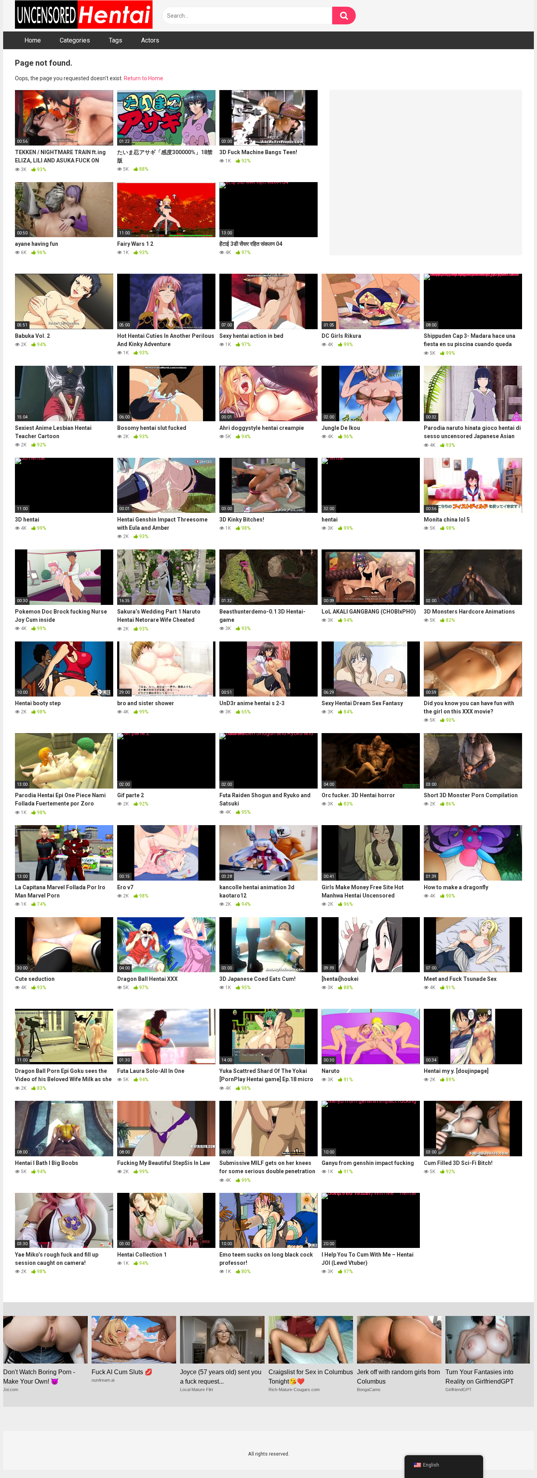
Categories (75, 40)
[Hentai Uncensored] (84, 15)
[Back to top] (510, 1454)
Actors (150, 40)
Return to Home (143, 78)
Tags (115, 40)
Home (32, 40)
